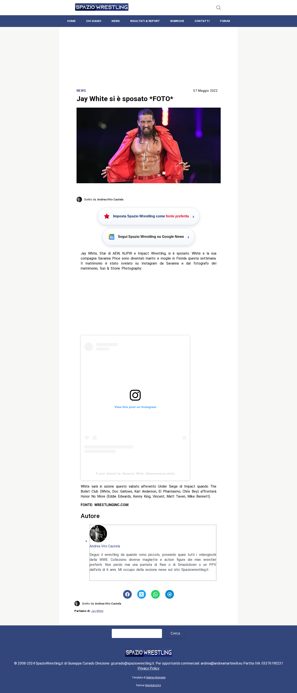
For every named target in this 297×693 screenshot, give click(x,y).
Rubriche (177, 21)
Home (71, 21)
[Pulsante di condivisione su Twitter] (141, 594)
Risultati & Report (145, 21)
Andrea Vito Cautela (105, 546)
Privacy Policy (148, 668)
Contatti (202, 21)
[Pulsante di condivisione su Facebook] (127, 594)
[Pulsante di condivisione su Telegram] (169, 594)
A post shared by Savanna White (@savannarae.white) (135, 473)
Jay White (97, 611)
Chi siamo (93, 21)
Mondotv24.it (153, 685)
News (116, 21)
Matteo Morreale (155, 677)
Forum (225, 21)
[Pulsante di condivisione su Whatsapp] (155, 594)
